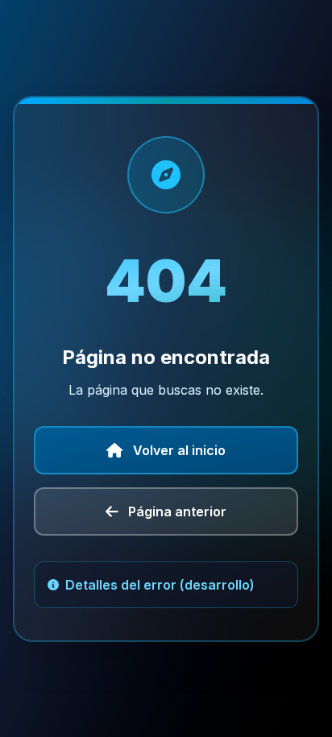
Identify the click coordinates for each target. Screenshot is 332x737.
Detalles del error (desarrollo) (160, 585)
